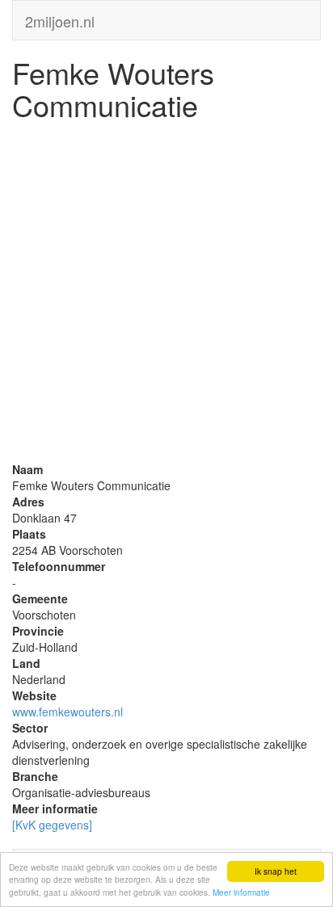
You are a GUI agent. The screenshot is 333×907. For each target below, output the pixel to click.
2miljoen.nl (60, 17)
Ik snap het (276, 871)
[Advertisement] (166, 294)
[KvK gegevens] (52, 825)
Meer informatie (241, 892)
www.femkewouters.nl (67, 711)
